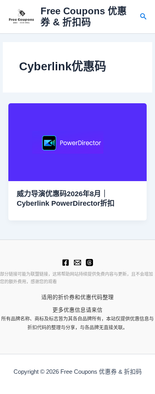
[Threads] (89, 262)
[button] (143, 17)
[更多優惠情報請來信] (77, 262)
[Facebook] (65, 262)
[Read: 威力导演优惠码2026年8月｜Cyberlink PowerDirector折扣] (77, 142)
